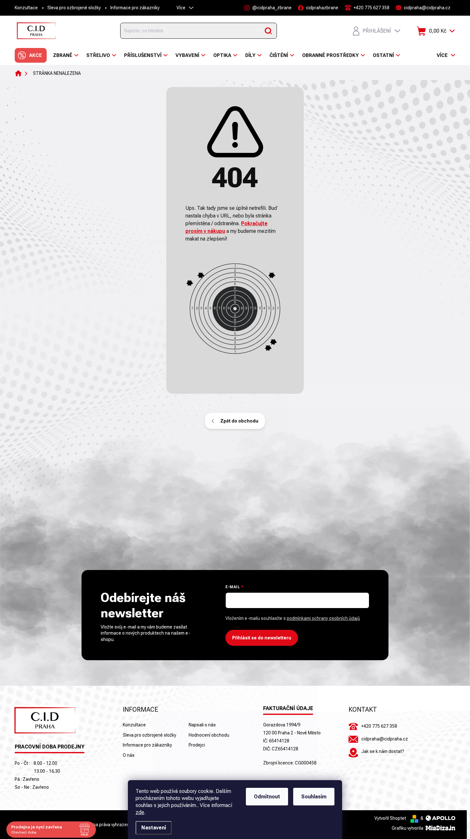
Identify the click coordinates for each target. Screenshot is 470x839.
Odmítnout (267, 797)
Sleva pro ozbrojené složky (74, 7)
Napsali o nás (202, 724)
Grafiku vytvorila (408, 828)
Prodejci (197, 745)
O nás (129, 755)
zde (140, 812)
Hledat (268, 30)
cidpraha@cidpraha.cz (384, 738)
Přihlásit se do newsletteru (261, 637)
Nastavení (153, 828)
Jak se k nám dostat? (382, 751)
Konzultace (26, 7)
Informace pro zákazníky (135, 7)
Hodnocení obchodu (209, 735)
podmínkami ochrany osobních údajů (323, 618)
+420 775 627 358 (379, 726)
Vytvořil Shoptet (390, 818)
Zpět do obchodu (239, 420)
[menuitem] (31, 55)
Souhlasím (313, 797)
